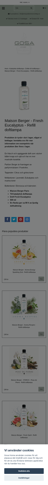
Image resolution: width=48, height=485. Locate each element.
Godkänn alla (24, 471)
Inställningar (24, 478)
